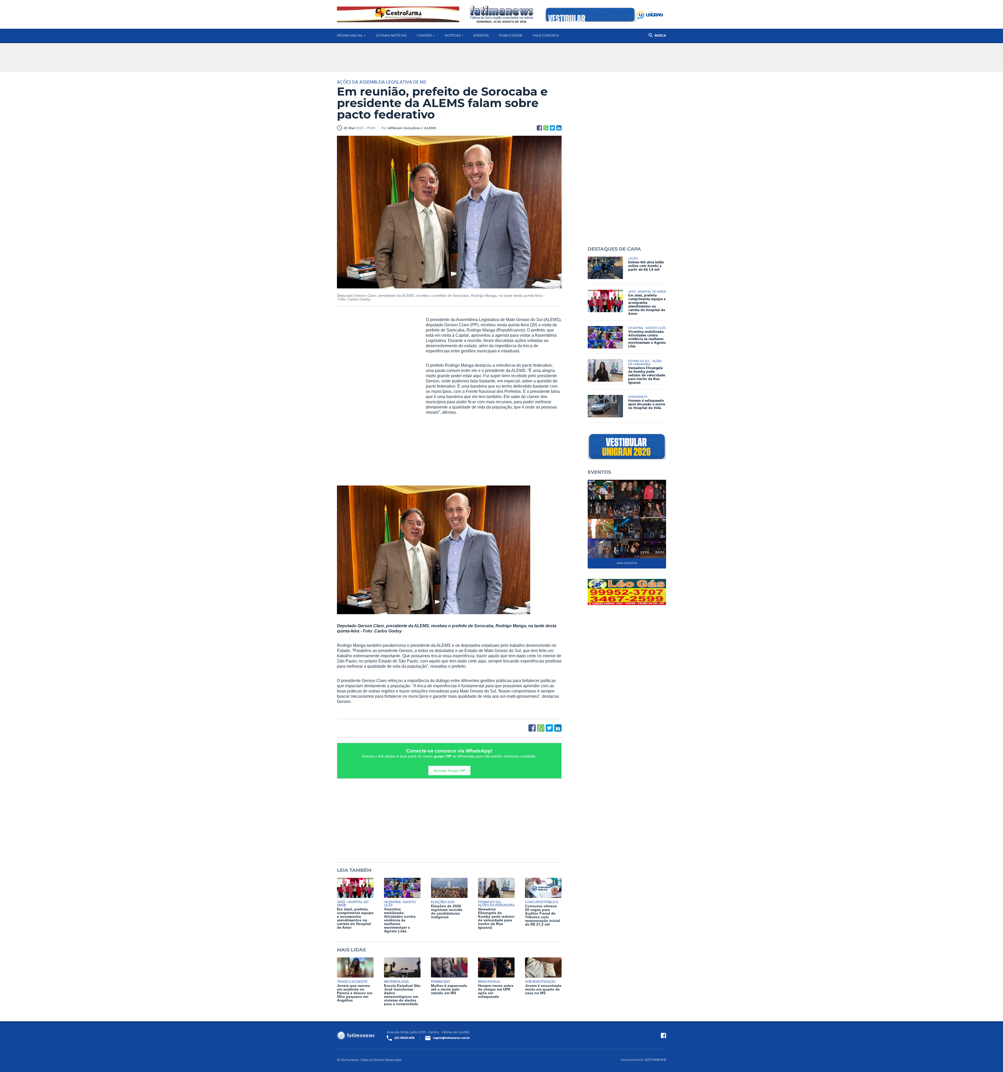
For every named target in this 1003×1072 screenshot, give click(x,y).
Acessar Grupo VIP (449, 770)
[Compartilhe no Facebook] (539, 128)
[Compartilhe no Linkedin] (559, 128)
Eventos (481, 35)
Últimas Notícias (391, 35)
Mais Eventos (627, 563)
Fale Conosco (546, 35)
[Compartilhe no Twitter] (552, 128)
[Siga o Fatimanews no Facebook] (663, 1035)
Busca (660, 35)
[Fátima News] (502, 12)
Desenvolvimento (632, 1059)
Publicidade (510, 35)
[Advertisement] (376, 396)
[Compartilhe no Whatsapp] (546, 128)
